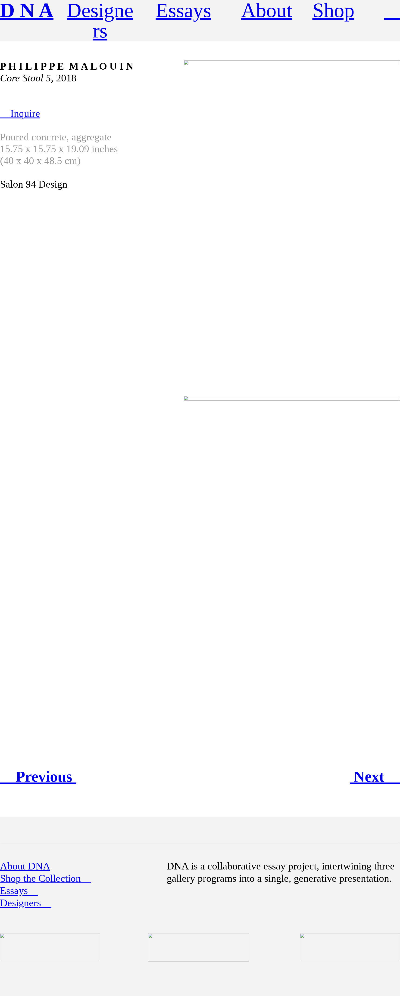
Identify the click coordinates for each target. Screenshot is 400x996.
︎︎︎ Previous (38, 776)
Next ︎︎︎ (375, 776)
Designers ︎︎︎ (25, 903)
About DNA (25, 866)
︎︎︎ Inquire (20, 113)
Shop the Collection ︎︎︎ (45, 878)
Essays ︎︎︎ (19, 890)
